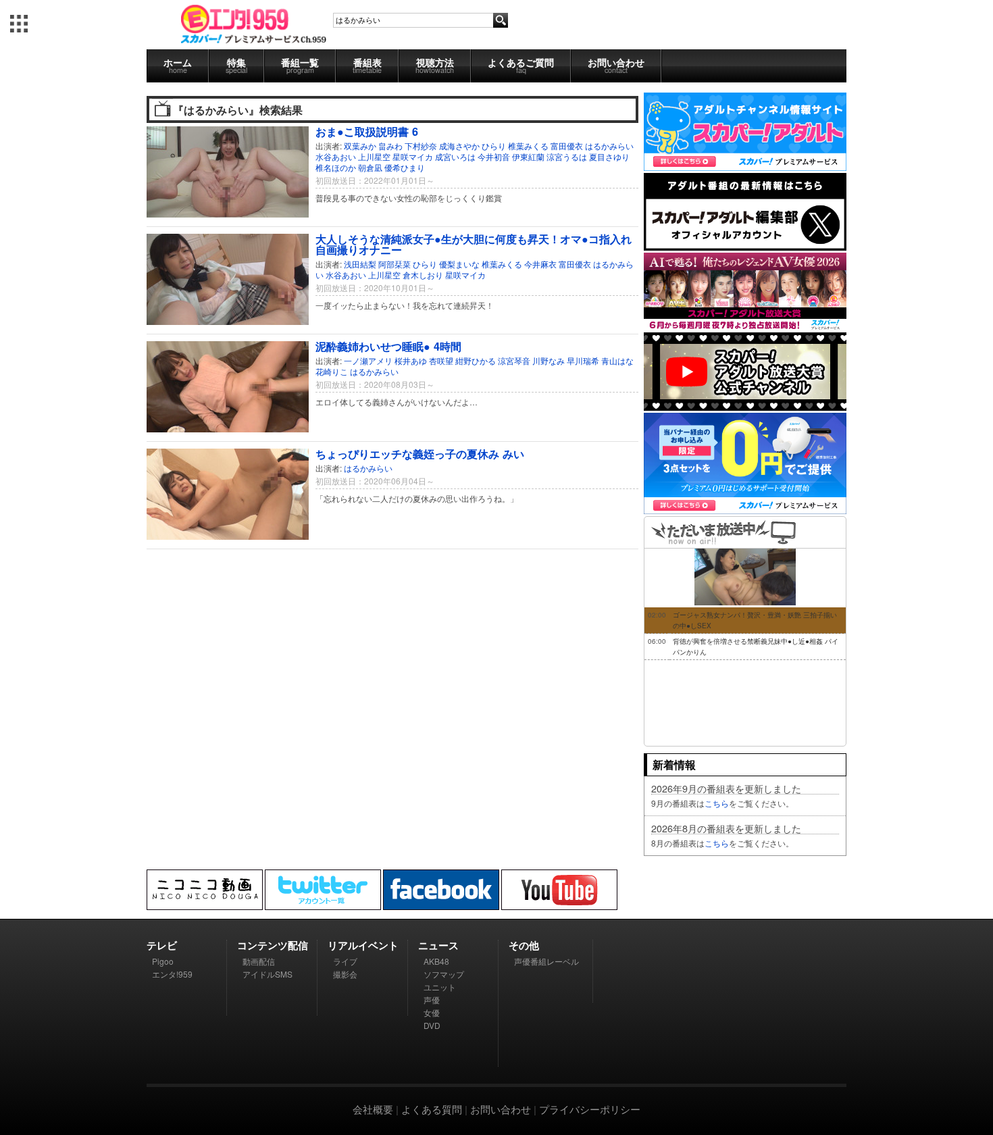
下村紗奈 (421, 145)
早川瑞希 (583, 360)
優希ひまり (404, 167)
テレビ (162, 945)
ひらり (494, 145)
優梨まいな (459, 264)
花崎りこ (331, 371)
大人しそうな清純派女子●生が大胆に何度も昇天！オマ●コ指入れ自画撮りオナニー (473, 244)
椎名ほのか (335, 167)
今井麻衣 (540, 264)
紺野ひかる (475, 360)
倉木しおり (423, 274)
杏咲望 (441, 360)
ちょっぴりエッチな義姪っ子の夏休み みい (419, 453)
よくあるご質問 (521, 65)
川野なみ (548, 360)
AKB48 (436, 961)
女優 (432, 1012)
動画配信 (259, 961)
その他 (524, 945)
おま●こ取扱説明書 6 (366, 131)
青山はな (617, 360)
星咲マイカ (412, 156)
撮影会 (345, 974)
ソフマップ (444, 974)
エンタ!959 (172, 974)
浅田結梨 (360, 264)
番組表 (367, 65)
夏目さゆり (609, 156)
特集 (236, 65)
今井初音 (494, 156)
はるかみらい (609, 145)
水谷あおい (335, 156)
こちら (717, 803)
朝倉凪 (370, 167)
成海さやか (459, 145)
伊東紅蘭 (528, 156)
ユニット (440, 986)
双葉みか (360, 145)
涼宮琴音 (514, 360)
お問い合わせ (616, 65)
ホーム (177, 65)
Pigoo (163, 961)
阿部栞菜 (394, 264)
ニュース (438, 945)
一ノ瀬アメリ (368, 360)
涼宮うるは (566, 156)
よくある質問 (431, 1109)
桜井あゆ (410, 360)
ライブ (345, 961)
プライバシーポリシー (589, 1109)
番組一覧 (300, 65)
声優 (432, 999)
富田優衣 (567, 145)
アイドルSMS (267, 974)
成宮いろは (455, 156)
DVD (432, 1025)
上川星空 (374, 156)
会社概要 (373, 1109)
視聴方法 (434, 65)
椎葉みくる (528, 145)
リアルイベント (363, 945)
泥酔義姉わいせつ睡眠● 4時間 (388, 346)
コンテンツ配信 (272, 945)
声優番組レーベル (546, 961)
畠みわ (390, 145)
